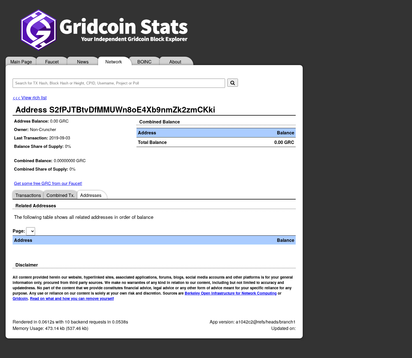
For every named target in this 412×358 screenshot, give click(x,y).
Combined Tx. (61, 195)
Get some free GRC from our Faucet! (48, 183)
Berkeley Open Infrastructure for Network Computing (231, 293)
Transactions (28, 195)
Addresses (90, 195)
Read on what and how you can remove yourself (72, 298)
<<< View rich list (30, 97)
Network (113, 61)
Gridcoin (20, 298)
